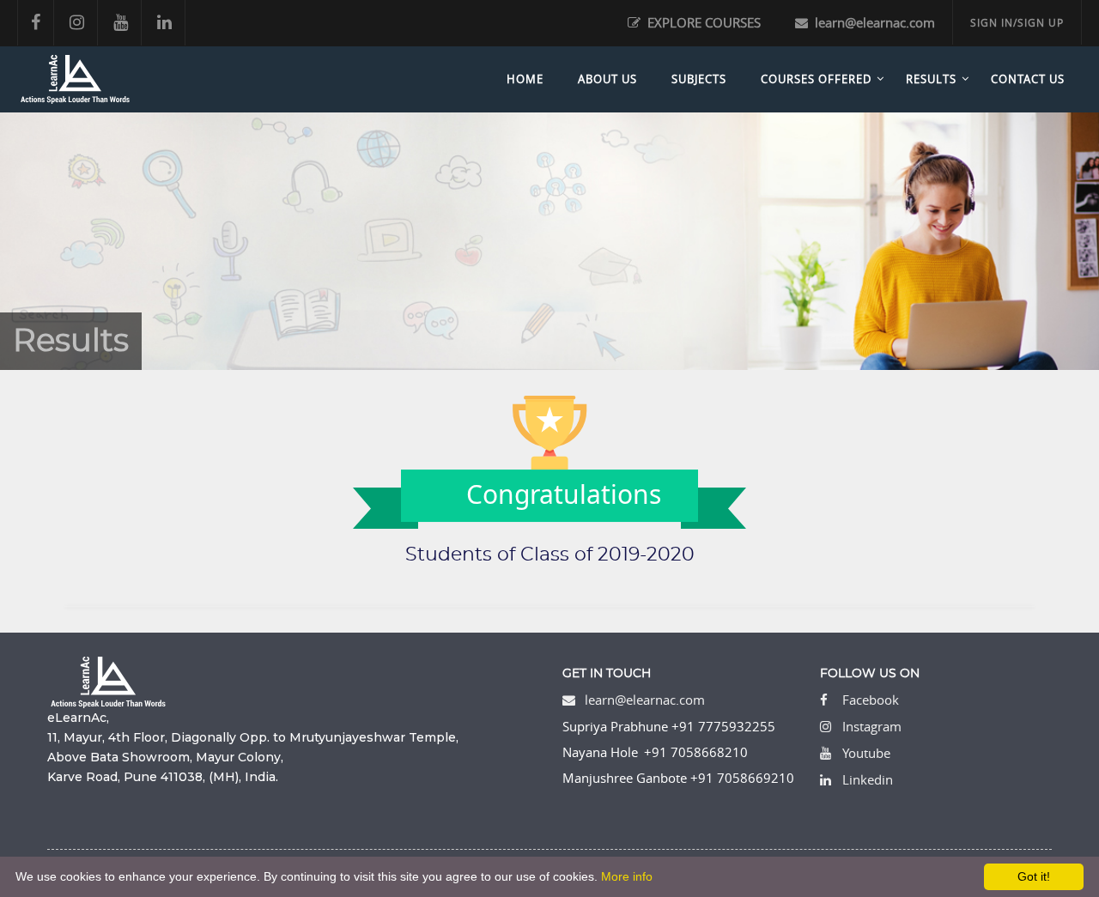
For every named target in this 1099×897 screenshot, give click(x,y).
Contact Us (1028, 79)
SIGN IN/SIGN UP (1017, 22)
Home (525, 79)
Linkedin (867, 779)
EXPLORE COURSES (702, 22)
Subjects (698, 79)
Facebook (870, 699)
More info (627, 876)
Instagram (872, 726)
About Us (607, 79)
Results (931, 79)
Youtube (866, 752)
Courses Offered (816, 79)
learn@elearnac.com (873, 22)
